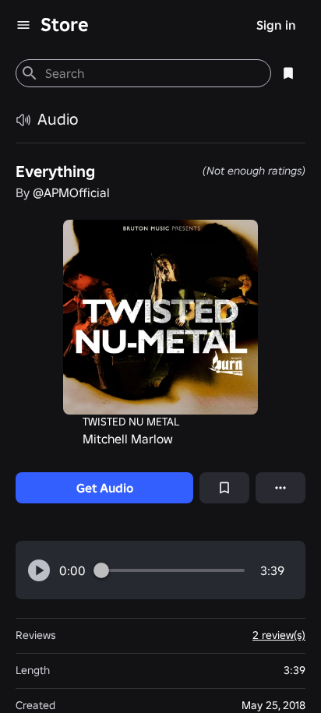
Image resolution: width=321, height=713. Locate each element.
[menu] (23, 25)
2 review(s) (278, 635)
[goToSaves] (288, 73)
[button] (39, 570)
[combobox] (151, 73)
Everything (55, 171)
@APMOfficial (71, 192)
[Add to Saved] (224, 487)
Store (65, 24)
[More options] (280, 487)
